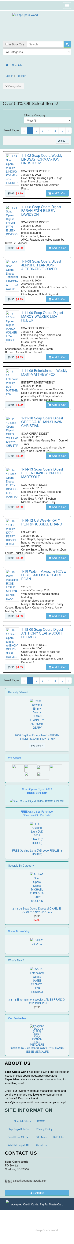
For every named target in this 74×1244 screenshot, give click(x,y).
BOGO (41, 1121)
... (62, 130)
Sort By (62, 140)
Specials (17, 65)
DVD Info (58, 1137)
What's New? (16, 960)
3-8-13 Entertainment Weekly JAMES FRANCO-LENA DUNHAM (37, 1001)
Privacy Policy (44, 1129)
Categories (14, 86)
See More (36, 745)
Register (21, 76)
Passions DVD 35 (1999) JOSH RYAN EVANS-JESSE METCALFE (37, 1049)
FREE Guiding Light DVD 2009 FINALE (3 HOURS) (37, 852)
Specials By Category (21, 865)
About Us (41, 1145)
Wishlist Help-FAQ (18, 1145)
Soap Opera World (46, 1230)
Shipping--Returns (18, 1129)
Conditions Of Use (18, 1137)
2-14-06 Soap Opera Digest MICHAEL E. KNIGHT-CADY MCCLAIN (37, 910)
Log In (9, 76)
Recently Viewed (18, 692)
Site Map (41, 1137)
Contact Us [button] (38, 1192)
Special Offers (22, 1121)
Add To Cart (58, 193)
